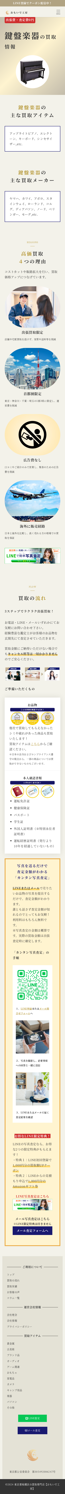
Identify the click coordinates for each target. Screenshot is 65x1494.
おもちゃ (12, 1372)
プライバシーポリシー (19, 1326)
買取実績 (12, 1286)
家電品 (10, 1378)
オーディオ (13, 1361)
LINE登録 (26, 1008)
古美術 (10, 1349)
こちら (35, 744)
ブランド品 (13, 1355)
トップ (10, 1274)
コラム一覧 (13, 1298)
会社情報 (12, 1320)
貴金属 (10, 1343)
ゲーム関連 (13, 1366)
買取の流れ (13, 1280)
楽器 (9, 1396)
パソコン (12, 1401)
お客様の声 (13, 1292)
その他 (10, 1407)
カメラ (10, 1384)
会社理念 (12, 1314)
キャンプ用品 (14, 1390)
